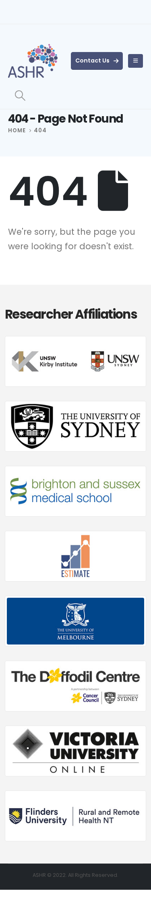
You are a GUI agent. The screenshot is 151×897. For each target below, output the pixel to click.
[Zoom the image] (75, 340)
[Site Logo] (33, 61)
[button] (20, 95)
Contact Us (93, 60)
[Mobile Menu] (135, 61)
